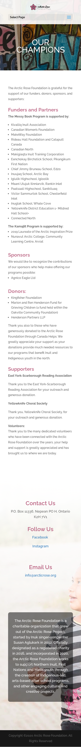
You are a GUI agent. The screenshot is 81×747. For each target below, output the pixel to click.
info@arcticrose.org (40, 575)
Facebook (40, 537)
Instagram (40, 546)
